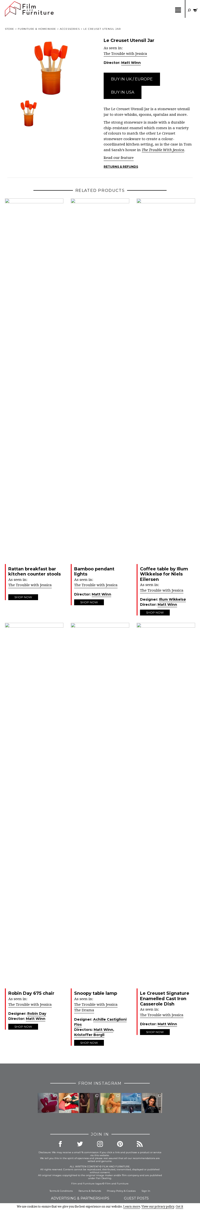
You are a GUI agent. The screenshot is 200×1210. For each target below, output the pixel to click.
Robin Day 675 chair (31, 993)
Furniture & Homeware (37, 28)
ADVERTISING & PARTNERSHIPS (80, 1198)
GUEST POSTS (136, 1198)
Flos (78, 1024)
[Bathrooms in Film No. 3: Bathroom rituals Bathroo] (110, 1103)
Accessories (70, 28)
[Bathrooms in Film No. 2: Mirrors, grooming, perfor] (152, 1103)
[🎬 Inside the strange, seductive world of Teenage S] (131, 1103)
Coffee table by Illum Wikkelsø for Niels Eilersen (164, 574)
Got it (179, 1206)
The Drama (84, 1010)
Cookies (131, 1190)
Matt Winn (131, 62)
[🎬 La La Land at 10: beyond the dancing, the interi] (69, 1103)
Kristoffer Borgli (89, 1035)
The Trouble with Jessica (125, 53)
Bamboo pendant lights (94, 571)
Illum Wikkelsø (172, 599)
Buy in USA (122, 92)
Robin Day (36, 1013)
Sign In (145, 1190)
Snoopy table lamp (95, 993)
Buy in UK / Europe (132, 79)
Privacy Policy (115, 1190)
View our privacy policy (157, 1206)
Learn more (131, 1206)
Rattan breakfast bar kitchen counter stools (34, 571)
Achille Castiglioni (110, 1019)
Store (9, 28)
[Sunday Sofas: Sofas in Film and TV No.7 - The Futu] (48, 1103)
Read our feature (119, 158)
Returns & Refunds (121, 166)
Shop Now (23, 597)
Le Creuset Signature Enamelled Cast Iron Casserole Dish (164, 998)
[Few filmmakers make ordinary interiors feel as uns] (90, 1103)
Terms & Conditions (61, 1190)
